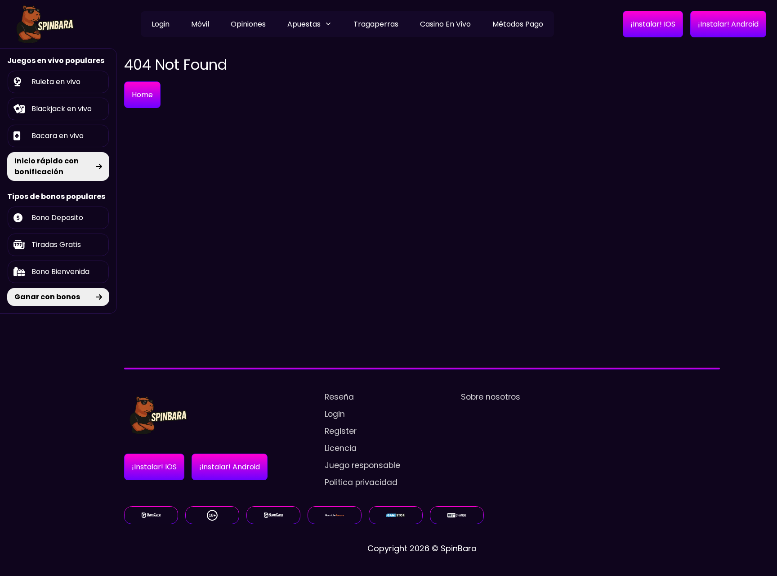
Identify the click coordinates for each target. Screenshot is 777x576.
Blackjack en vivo (61, 109)
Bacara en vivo (57, 135)
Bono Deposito (57, 217)
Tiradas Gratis (56, 244)
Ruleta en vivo (55, 81)
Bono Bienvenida (60, 271)
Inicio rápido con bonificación (46, 166)
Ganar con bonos (47, 297)
